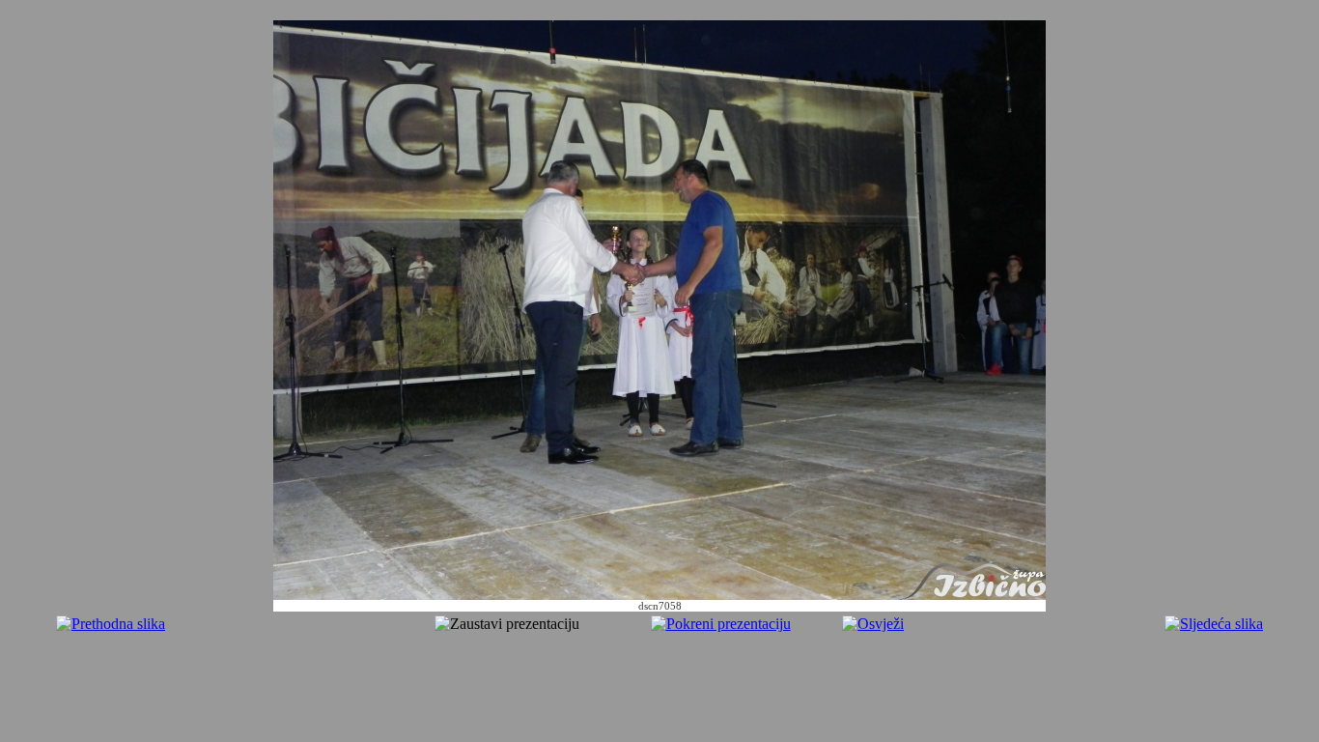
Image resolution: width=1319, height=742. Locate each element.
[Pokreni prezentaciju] (721, 623)
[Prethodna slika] (110, 623)
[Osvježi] (873, 623)
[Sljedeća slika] (1214, 623)
